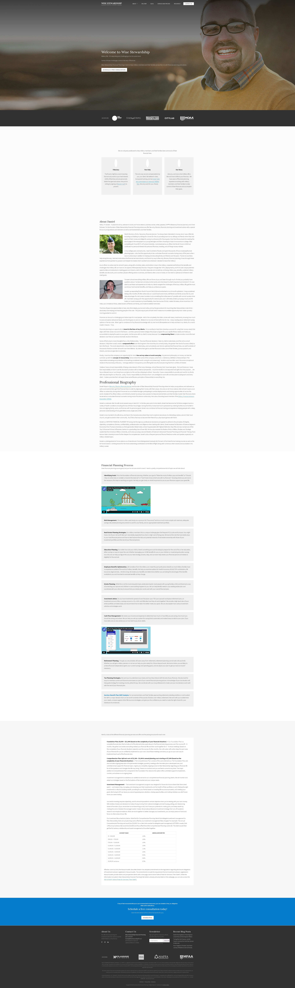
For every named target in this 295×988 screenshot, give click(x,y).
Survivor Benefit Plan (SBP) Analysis (116, 695)
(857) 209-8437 (129, 936)
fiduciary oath (121, 184)
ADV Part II (142, 981)
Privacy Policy (147, 981)
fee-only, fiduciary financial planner (121, 386)
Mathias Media (166, 984)
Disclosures (153, 981)
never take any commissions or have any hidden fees (148, 181)
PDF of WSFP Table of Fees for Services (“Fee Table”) (120, 879)
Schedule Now (147, 918)
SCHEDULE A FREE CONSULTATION (114, 70)
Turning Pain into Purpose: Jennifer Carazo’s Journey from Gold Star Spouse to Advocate (183, 941)
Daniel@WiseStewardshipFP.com (133, 938)
